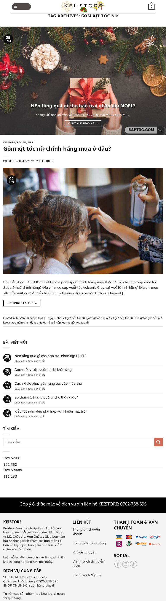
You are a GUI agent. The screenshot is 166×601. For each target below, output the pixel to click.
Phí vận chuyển (84, 552)
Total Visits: (11, 458)
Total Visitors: (13, 470)
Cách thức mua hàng (89, 543)
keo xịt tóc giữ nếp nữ (148, 318)
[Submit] (158, 442)
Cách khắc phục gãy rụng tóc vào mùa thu (48, 383)
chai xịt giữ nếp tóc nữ (71, 318)
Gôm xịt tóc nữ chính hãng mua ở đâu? (57, 148)
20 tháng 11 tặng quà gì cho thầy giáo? (46, 397)
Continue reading (83, 123)
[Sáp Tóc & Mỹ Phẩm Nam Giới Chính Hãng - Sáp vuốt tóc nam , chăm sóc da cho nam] (83, 6)
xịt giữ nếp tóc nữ (78, 322)
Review (21, 142)
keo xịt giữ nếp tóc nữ (119, 318)
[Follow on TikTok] (133, 564)
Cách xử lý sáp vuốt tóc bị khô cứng (43, 370)
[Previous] (9, 80)
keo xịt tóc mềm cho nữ (17, 322)
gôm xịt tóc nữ (95, 318)
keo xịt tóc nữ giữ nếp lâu (49, 322)
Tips (30, 142)
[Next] (157, 80)
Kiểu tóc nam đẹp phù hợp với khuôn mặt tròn (50, 411)
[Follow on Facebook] (117, 564)
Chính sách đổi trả (86, 575)
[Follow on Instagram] (125, 564)
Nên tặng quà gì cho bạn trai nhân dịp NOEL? (50, 356)
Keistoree (46, 161)
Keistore (9, 142)
